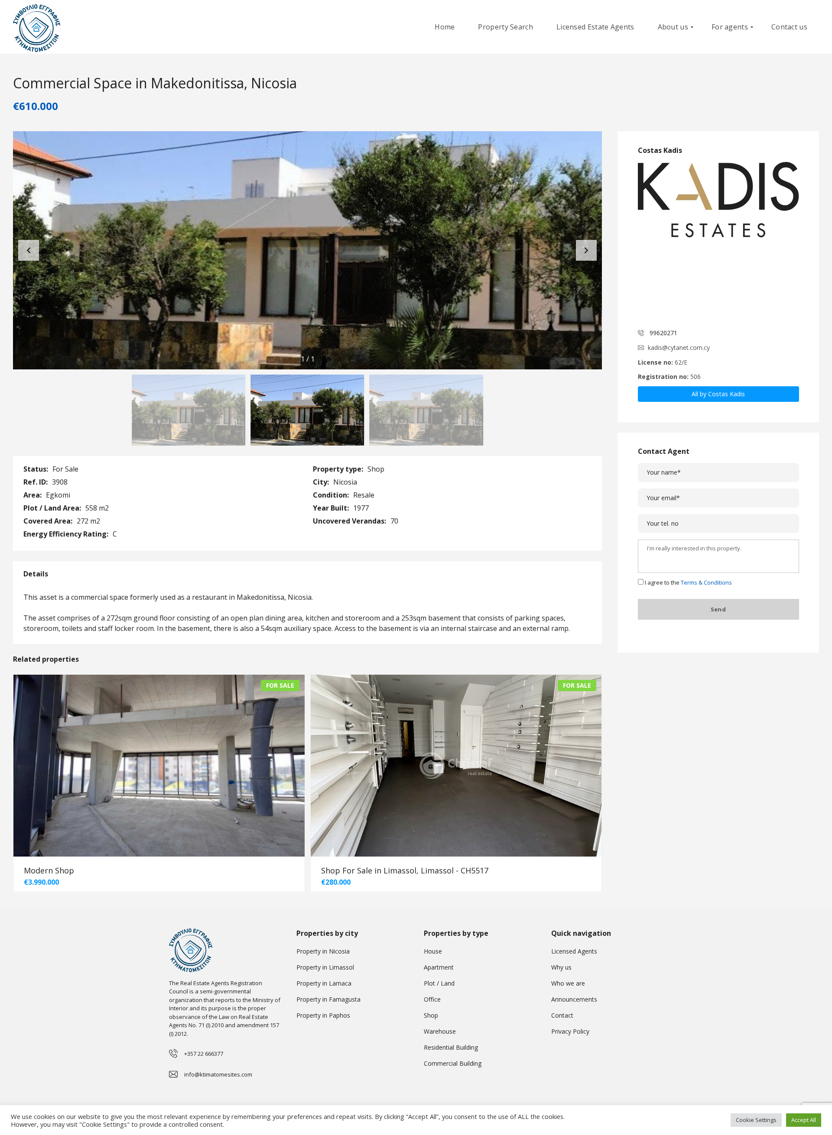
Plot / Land (439, 983)
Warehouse (440, 1031)
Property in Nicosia (323, 951)
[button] (586, 250)
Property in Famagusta (328, 999)
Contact (562, 1015)
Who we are (568, 983)
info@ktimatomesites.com (218, 1074)
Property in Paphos (323, 1015)
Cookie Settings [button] (756, 1120)
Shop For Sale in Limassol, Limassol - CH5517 (404, 870)
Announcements (574, 999)
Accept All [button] (803, 1120)
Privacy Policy (570, 1031)
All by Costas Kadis (718, 394)
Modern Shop (49, 870)
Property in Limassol (325, 967)
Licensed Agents (574, 951)
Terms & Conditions (706, 582)
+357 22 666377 (203, 1053)
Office (432, 999)
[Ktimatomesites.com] (36, 27)
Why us (561, 967)
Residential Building (451, 1047)
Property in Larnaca (323, 983)
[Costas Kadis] (718, 242)
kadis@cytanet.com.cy (679, 347)
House (433, 951)
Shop (431, 1015)
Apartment (439, 967)
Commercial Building (452, 1063)
